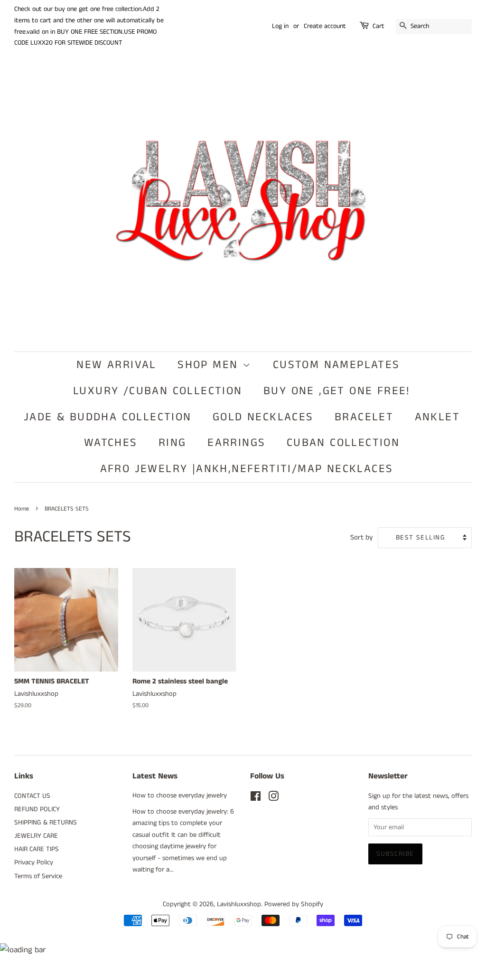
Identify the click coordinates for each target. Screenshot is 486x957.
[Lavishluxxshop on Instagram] (273, 798)
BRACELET (364, 417)
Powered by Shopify (293, 904)
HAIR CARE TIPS (36, 849)
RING (173, 443)
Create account (325, 26)
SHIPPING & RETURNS (45, 822)
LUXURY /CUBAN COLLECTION (158, 391)
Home (21, 508)
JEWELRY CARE (36, 836)
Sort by (361, 537)
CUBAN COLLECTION (343, 443)
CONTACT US (32, 796)
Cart (378, 26)
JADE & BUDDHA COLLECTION (108, 417)
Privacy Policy (33, 862)
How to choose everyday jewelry (179, 795)
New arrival (116, 365)
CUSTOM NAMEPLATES (336, 365)
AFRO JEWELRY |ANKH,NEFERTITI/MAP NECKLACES (246, 469)
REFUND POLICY (37, 809)
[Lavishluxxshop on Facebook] (255, 798)
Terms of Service (38, 876)
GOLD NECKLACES (263, 417)
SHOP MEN (210, 365)
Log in (280, 26)
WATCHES (111, 443)
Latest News (155, 776)
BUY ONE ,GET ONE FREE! (337, 391)
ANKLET (437, 417)
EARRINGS (236, 443)
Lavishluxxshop (239, 904)
